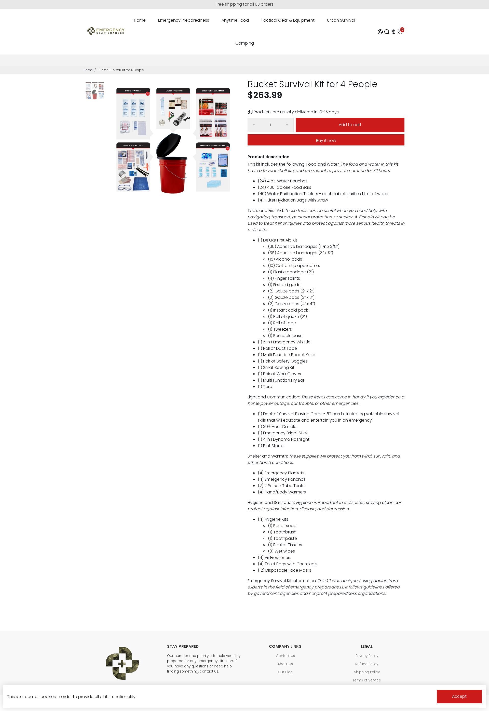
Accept (459, 696)
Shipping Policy (367, 672)
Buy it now (326, 140)
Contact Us (285, 655)
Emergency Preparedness (183, 20)
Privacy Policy (367, 655)
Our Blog (285, 672)
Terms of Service (366, 680)
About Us (285, 664)
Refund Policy (366, 664)
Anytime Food (235, 20)
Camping (244, 43)
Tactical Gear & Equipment (288, 20)
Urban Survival (341, 20)
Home (140, 20)
